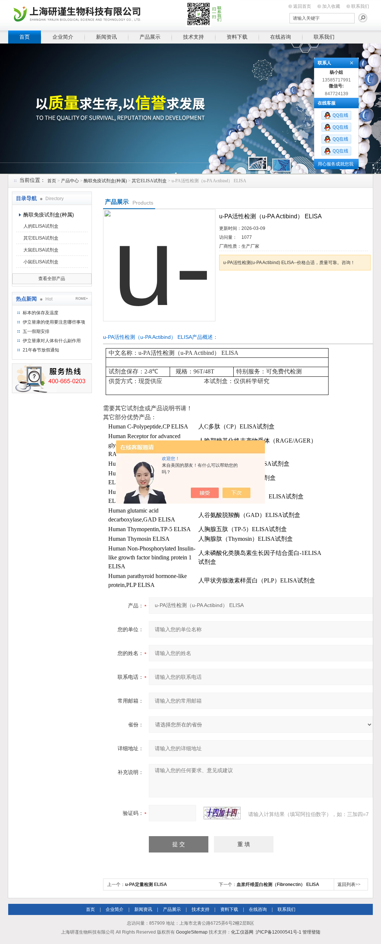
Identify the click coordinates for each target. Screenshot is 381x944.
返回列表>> (349, 884)
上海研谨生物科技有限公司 (123, 14)
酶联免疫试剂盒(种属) (105, 180)
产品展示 (150, 37)
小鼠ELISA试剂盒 (40, 261)
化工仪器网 (242, 932)
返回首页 (302, 6)
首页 (24, 37)
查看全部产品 (51, 278)
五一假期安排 (36, 331)
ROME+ (82, 299)
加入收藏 (331, 6)
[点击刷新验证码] (222, 813)
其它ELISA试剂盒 (149, 180)
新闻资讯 (106, 37)
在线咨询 (280, 37)
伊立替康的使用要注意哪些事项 (54, 322)
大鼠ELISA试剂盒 (40, 250)
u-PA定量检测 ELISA (146, 884)
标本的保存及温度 (40, 312)
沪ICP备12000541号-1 (278, 932)
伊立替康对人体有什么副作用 (52, 340)
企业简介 (62, 37)
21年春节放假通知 (41, 350)
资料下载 (237, 37)
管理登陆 (311, 932)
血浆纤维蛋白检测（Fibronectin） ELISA (278, 884)
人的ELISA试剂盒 (40, 226)
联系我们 (360, 6)
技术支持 (193, 37)
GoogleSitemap (192, 932)
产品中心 (70, 180)
